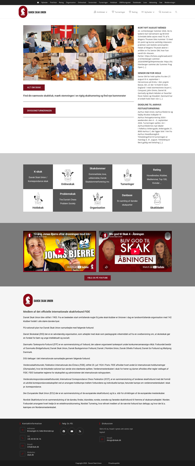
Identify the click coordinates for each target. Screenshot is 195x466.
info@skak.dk (33, 447)
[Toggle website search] (176, 12)
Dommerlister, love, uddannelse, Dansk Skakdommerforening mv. (97, 178)
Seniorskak (92, 2)
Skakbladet (137, 2)
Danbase (127, 195)
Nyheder (44, 2)
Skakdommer (97, 168)
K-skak (38, 171)
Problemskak (68, 193)
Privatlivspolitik (114, 463)
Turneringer (103, 2)
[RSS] (80, 431)
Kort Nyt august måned (152, 27)
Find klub (53, 2)
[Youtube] (71, 431)
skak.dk (30, 455)
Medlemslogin (170, 2)
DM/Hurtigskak (125, 2)
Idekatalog (153, 2)
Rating (61, 2)
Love (145, 2)
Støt (160, 2)
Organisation (71, 2)
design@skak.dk (114, 440)
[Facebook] (63, 431)
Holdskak (113, 2)
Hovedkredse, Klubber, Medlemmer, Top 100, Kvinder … (157, 179)
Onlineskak (82, 2)
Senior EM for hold (149, 73)
